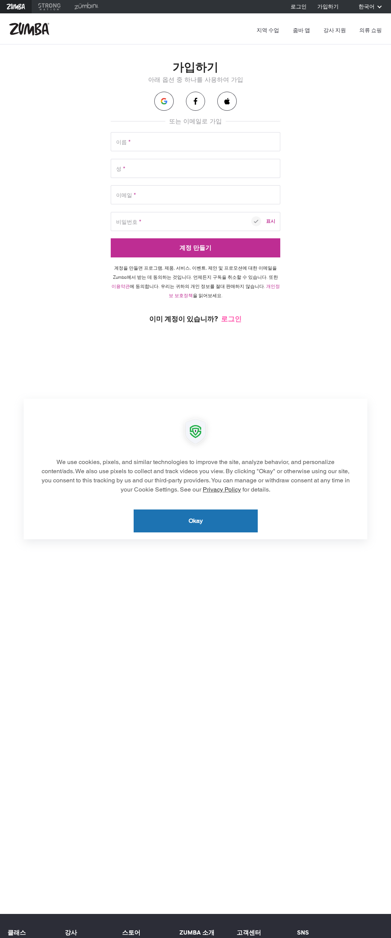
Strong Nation (49, 6)
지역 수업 (268, 30)
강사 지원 (334, 30)
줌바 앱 (301, 30)
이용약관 (120, 286)
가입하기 (328, 7)
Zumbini (86, 6)
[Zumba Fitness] (29, 29)
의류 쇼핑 (370, 30)
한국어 (367, 7)
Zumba (16, 6)
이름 (123, 142)
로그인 (299, 7)
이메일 (126, 195)
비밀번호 (128, 222)
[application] (195, 469)
